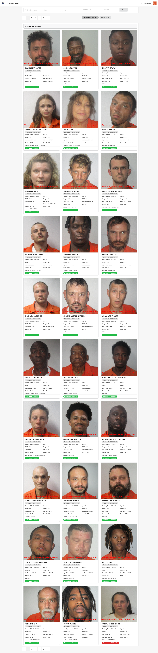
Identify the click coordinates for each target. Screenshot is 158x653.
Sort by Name (105, 17)
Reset (124, 10)
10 (44, 18)
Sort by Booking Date (90, 17)
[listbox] (52, 10)
